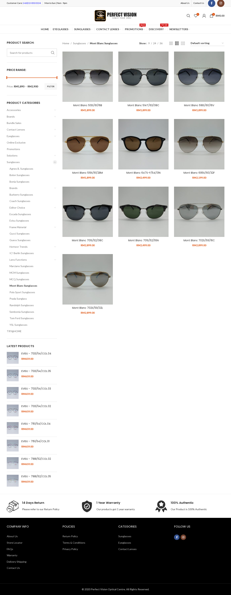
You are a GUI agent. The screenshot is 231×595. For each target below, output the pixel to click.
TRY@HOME (14, 331)
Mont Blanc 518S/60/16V (199, 105)
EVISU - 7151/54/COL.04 (36, 424)
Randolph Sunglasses (21, 305)
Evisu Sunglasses (19, 220)
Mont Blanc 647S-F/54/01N (143, 173)
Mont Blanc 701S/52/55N (143, 240)
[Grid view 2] (171, 43)
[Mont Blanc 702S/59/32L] (87, 279)
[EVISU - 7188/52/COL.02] (13, 463)
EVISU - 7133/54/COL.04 (36, 353)
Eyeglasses (13, 136)
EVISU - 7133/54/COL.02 (36, 406)
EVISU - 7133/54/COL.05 (36, 371)
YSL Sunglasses (18, 324)
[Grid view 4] (183, 43)
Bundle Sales (14, 122)
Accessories (14, 110)
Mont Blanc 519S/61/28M (87, 173)
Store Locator (14, 542)
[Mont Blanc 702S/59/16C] (199, 212)
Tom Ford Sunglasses (21, 318)
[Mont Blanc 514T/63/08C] (143, 77)
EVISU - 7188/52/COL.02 (36, 459)
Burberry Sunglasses (21, 194)
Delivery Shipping (16, 561)
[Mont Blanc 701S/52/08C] (87, 212)
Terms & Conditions (73, 542)
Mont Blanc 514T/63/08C (143, 105)
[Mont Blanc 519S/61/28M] (87, 144)
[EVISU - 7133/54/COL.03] (13, 393)
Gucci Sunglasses (19, 233)
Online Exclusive (16, 142)
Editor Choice (17, 207)
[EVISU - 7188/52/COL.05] (13, 481)
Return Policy (51, 509)
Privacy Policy (70, 549)
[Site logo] (116, 15)
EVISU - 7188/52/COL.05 (36, 476)
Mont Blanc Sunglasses (23, 285)
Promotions (13, 149)
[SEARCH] (53, 52)
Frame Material (17, 227)
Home (65, 43)
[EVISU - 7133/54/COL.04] (13, 358)
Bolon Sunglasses (19, 175)
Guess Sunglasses (19, 240)
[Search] (188, 15)
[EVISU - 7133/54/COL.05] (13, 375)
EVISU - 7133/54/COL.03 (36, 388)
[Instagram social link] (183, 537)
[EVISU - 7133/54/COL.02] (13, 410)
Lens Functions (18, 259)
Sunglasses (13, 162)
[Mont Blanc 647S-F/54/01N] (143, 144)
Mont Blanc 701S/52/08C (87, 240)
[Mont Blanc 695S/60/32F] (199, 144)
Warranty (12, 555)
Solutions (12, 155)
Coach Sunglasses (19, 201)
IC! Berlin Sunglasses (21, 253)
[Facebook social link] (177, 537)
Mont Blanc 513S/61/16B (87, 105)
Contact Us (13, 567)
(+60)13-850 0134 (31, 3)
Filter (50, 86)
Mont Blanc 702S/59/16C (199, 240)
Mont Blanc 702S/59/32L (87, 308)
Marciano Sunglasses (21, 266)
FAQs (10, 549)
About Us (12, 536)
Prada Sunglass (18, 298)
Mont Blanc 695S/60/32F (199, 173)
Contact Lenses (16, 129)
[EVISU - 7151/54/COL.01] (13, 446)
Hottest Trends (18, 246)
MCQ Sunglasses (19, 279)
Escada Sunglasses (20, 214)
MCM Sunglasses (19, 272)
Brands (11, 116)
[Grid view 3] (177, 43)
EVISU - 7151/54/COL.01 (35, 441)
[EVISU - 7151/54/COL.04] (13, 428)
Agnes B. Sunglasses (21, 168)
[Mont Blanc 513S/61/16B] (87, 77)
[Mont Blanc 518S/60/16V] (199, 77)
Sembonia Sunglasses (21, 311)
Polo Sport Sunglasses (22, 292)
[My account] (204, 15)
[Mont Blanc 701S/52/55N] (143, 212)
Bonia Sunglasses (19, 181)
